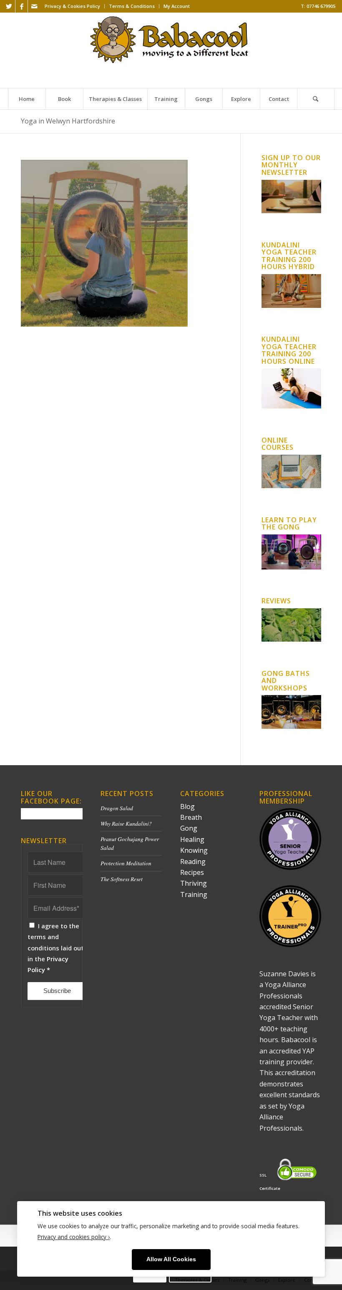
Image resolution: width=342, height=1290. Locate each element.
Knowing (194, 850)
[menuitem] (72, 6)
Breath (191, 817)
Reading (193, 861)
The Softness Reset (122, 879)
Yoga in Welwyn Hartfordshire (68, 121)
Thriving (193, 883)
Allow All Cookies (171, 1259)
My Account (176, 6)
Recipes (192, 872)
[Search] (315, 98)
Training (193, 894)
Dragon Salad (117, 808)
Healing (192, 839)
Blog (187, 806)
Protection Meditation (126, 863)
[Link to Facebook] (21, 6)
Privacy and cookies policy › (74, 1237)
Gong (188, 828)
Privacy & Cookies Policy (72, 6)
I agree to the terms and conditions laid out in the (56, 948)
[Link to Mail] (34, 6)
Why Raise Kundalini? (126, 823)
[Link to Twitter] (9, 6)
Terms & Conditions (132, 6)
